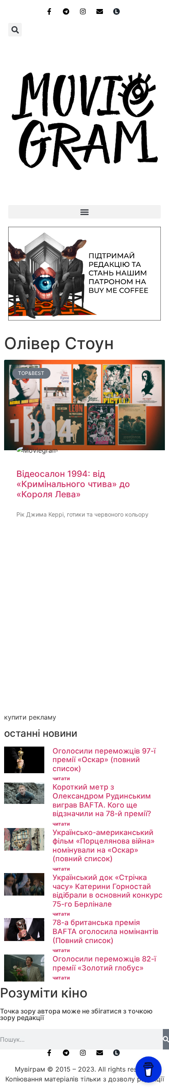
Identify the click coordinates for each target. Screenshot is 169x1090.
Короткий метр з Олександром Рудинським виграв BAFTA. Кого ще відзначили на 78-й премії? (102, 800)
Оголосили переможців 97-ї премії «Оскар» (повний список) (104, 760)
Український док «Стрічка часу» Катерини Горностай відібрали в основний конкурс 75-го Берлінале (107, 890)
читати (61, 778)
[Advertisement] (84, 625)
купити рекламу (30, 717)
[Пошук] (166, 1039)
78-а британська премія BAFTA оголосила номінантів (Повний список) (105, 931)
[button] (15, 29)
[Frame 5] (84, 318)
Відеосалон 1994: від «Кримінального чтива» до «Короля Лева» (73, 484)
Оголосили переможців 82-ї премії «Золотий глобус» (104, 963)
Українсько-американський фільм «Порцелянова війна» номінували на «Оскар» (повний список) (104, 845)
